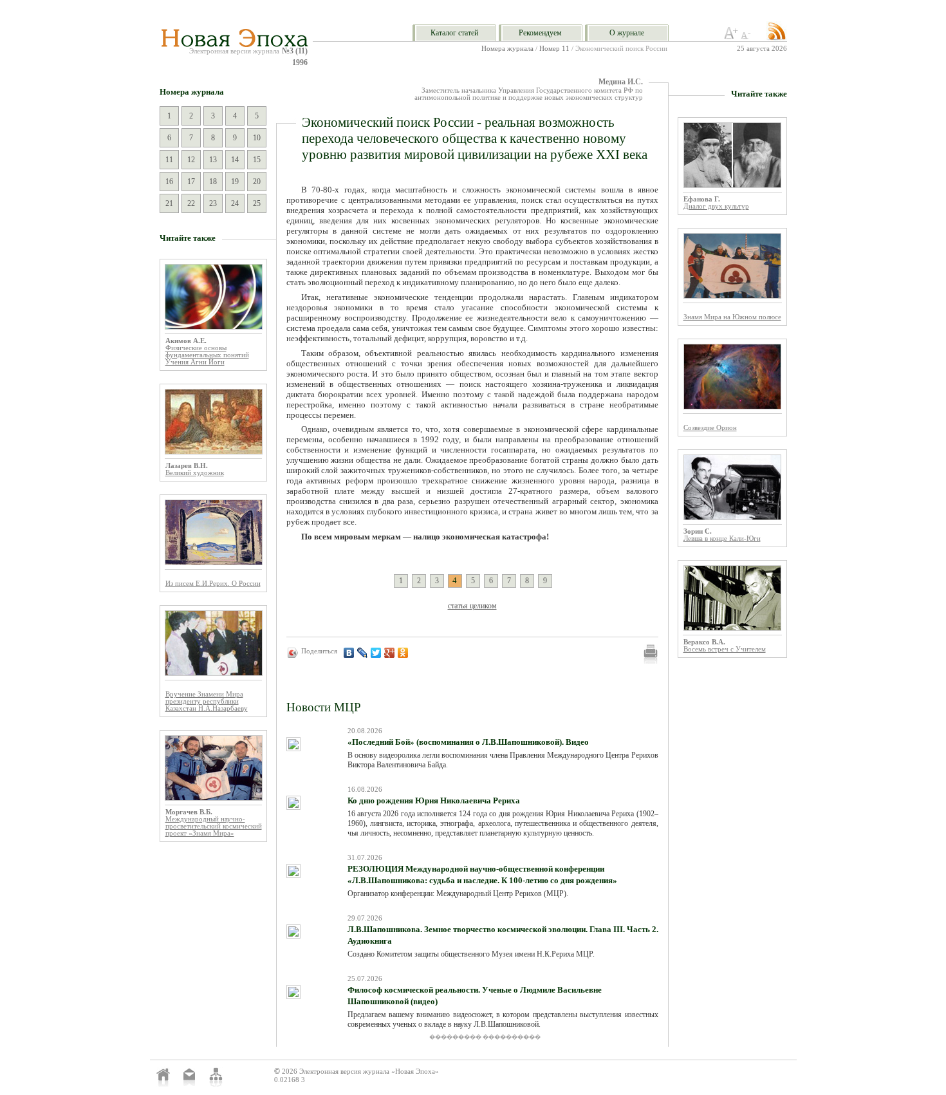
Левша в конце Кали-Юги (722, 538)
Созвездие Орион (710, 427)
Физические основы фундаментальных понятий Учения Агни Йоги (207, 355)
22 (191, 203)
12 (191, 159)
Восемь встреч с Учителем (724, 649)
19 (235, 181)
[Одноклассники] (403, 652)
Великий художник (194, 472)
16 (169, 181)
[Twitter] (376, 652)
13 (213, 159)
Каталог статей (454, 32)
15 (257, 159)
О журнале (626, 32)
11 (169, 159)
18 (213, 181)
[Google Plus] (389, 652)
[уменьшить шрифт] (748, 36)
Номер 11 (554, 48)
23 (213, 203)
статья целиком (472, 605)
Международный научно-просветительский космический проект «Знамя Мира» (213, 826)
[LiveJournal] (362, 652)
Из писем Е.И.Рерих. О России (213, 583)
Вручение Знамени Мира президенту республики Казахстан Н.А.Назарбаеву (206, 701)
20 (257, 181)
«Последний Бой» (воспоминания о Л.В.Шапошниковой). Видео (468, 742)
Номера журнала (507, 48)
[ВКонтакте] (349, 652)
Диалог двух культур (716, 206)
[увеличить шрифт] (731, 36)
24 (235, 203)
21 (169, 203)
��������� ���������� (485, 1037)
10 (257, 137)
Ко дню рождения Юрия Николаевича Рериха (434, 800)
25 (257, 203)
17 (191, 181)
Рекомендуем (540, 32)
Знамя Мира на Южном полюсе (732, 317)
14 (235, 159)
